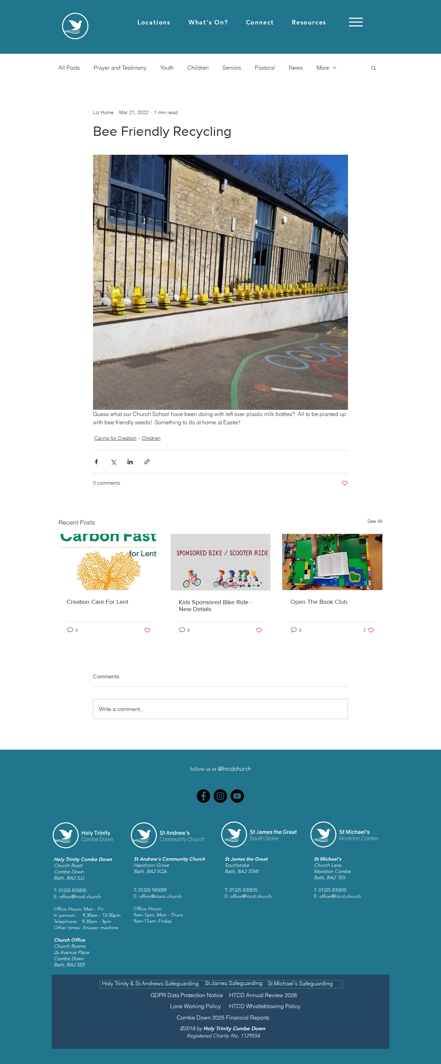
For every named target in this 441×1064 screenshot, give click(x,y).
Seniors (232, 67)
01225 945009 (152, 890)
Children (198, 67)
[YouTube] (237, 796)
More (323, 67)
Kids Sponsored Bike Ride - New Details (215, 605)
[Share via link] (147, 461)
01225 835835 (72, 890)
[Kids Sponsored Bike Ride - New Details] (221, 562)
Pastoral (265, 67)
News (296, 67)
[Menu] (355, 21)
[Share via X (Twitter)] (113, 461)
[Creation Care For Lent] (109, 562)
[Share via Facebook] (96, 461)
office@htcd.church (80, 896)
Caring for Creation (115, 438)
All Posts (69, 67)
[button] (154, 22)
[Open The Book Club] (332, 562)
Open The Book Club (318, 601)
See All (374, 521)
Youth (167, 67)
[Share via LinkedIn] (130, 461)
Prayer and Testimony (120, 67)
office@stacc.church (160, 896)
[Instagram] (220, 796)
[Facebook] (203, 796)
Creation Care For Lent (97, 601)
